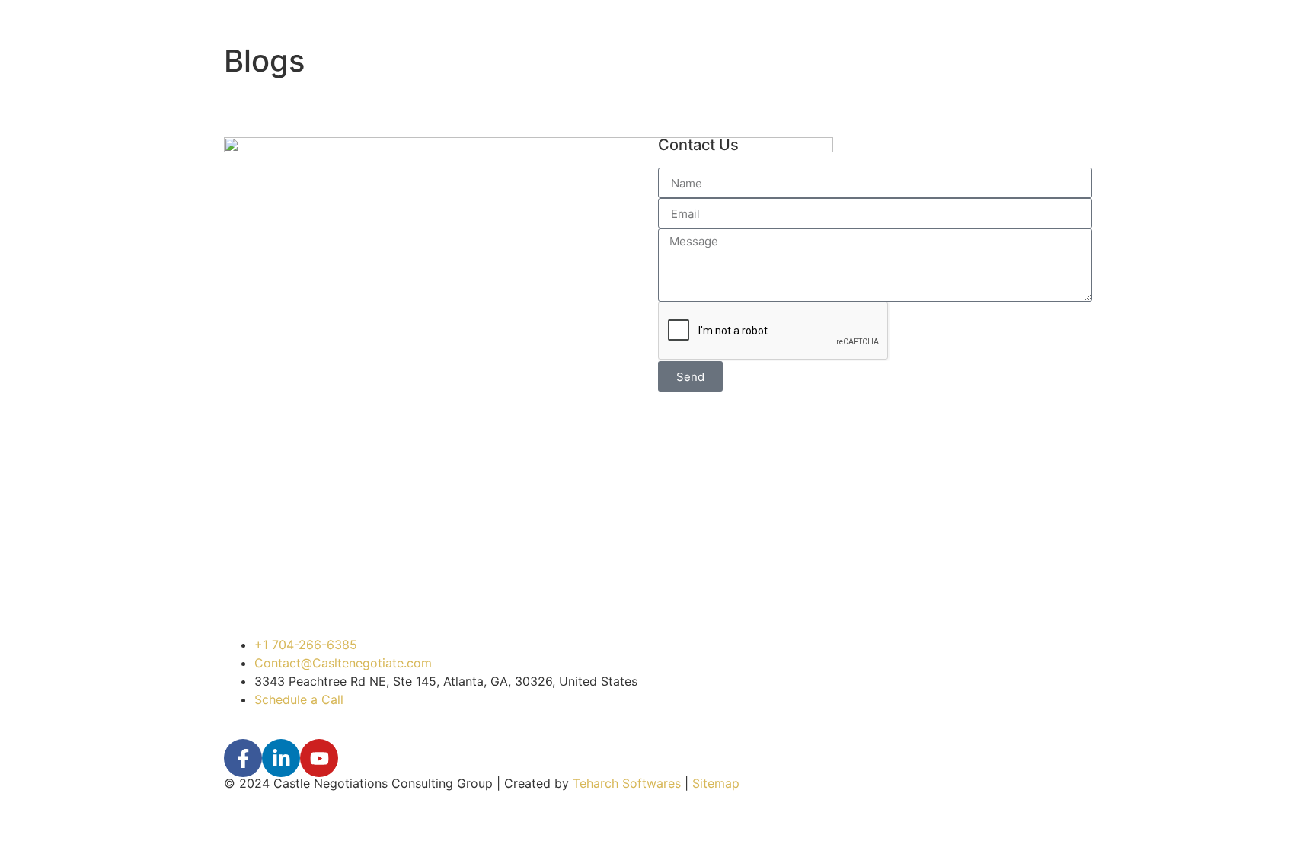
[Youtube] (319, 758)
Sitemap (715, 783)
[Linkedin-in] (281, 758)
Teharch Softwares (627, 783)
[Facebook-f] (243, 758)
